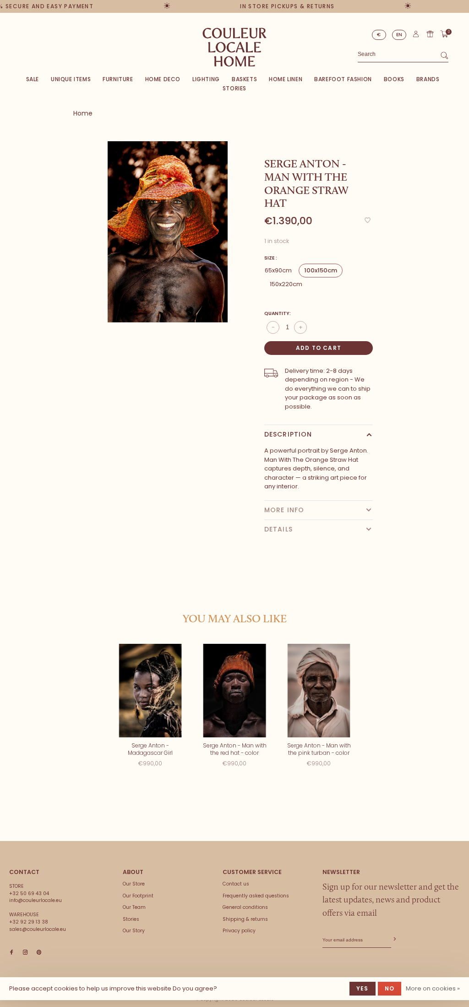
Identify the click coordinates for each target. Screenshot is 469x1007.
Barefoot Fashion (343, 79)
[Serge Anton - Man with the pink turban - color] (319, 691)
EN (399, 34)
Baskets (244, 79)
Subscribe (394, 939)
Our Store (134, 883)
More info (284, 510)
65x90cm (278, 270)
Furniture (118, 79)
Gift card (430, 34)
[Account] (416, 36)
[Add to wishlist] (368, 220)
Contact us (236, 883)
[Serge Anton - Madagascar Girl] (150, 691)
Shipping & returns (245, 919)
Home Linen (285, 79)
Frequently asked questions (256, 895)
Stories (234, 88)
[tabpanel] (168, 231)
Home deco (162, 79)
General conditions (245, 907)
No (389, 988)
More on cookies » (433, 988)
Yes (362, 988)
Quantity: (277, 313)
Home (83, 113)
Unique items (71, 79)
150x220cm (286, 284)
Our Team (134, 907)
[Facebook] (11, 952)
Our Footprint (138, 895)
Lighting (206, 79)
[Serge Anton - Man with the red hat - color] (234, 691)
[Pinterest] (39, 952)
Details (278, 529)
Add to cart (318, 348)
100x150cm (320, 270)
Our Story (134, 930)
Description (288, 434)
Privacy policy (239, 930)
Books (394, 79)
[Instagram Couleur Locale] (25, 952)
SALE (32, 79)
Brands (428, 79)
